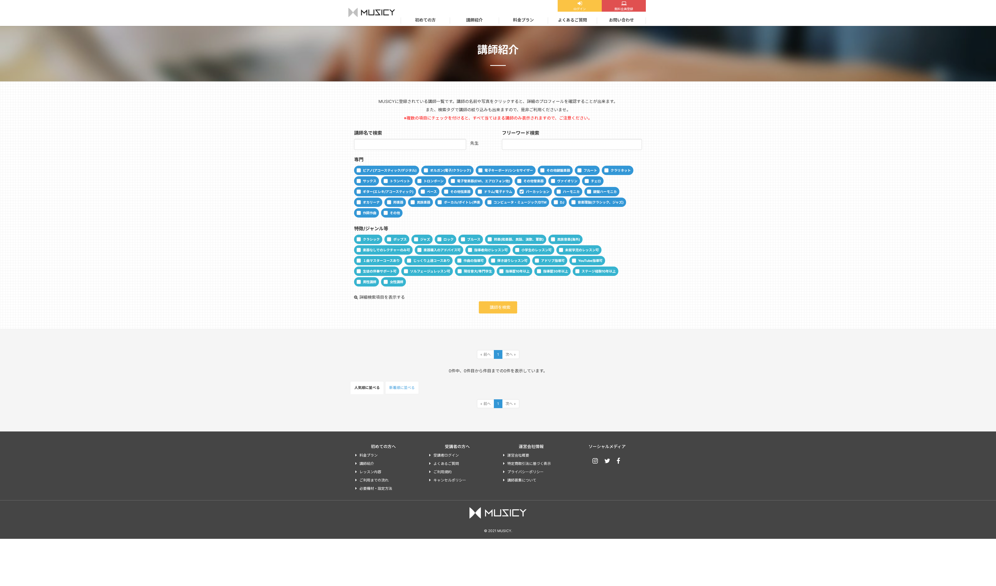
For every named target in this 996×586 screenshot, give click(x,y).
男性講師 (369, 282)
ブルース (473, 239)
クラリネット (621, 170)
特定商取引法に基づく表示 (529, 463)
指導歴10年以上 (518, 271)
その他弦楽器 (460, 192)
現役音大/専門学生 (478, 271)
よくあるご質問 (572, 20)
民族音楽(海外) (568, 239)
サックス (369, 181)
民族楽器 (423, 202)
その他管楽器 (533, 181)
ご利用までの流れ (374, 480)
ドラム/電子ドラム (498, 192)
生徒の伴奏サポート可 (380, 271)
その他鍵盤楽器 (558, 170)
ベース (432, 192)
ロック (449, 239)
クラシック (371, 239)
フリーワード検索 (520, 133)
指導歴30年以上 (555, 271)
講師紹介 (474, 20)
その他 (395, 213)
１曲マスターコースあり (381, 261)
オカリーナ (371, 202)
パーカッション (537, 192)
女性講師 (396, 282)
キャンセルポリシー (449, 480)
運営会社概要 (518, 455)
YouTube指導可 (590, 261)
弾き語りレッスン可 (512, 261)
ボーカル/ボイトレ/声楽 (462, 202)
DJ (562, 202)
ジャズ (425, 239)
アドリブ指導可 (553, 261)
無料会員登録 (623, 9)
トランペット (400, 181)
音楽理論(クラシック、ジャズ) (601, 202)
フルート (590, 170)
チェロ (596, 181)
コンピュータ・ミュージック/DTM (520, 202)
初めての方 (425, 20)
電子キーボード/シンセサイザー (509, 170)
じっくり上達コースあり (431, 261)
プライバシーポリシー (525, 472)
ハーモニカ (571, 192)
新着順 (402, 387)
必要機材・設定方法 (375, 488)
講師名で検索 (368, 133)
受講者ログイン (446, 455)
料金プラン (523, 20)
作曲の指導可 (474, 261)
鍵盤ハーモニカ (605, 192)
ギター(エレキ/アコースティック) (388, 192)
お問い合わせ (621, 20)
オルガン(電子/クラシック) (450, 170)
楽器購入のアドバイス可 (442, 250)
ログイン (579, 9)
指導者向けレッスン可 (491, 250)
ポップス (400, 239)
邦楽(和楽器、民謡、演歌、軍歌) (519, 239)
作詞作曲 (369, 213)
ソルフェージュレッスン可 (430, 271)
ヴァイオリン (567, 181)
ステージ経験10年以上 (599, 271)
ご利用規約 (442, 472)
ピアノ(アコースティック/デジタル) (390, 170)
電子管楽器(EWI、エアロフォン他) (483, 181)
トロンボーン (434, 181)
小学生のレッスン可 (536, 250)
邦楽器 (398, 202)
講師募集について (521, 480)
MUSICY (371, 12)
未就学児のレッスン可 (582, 250)
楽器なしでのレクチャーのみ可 (386, 250)
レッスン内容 (370, 472)
